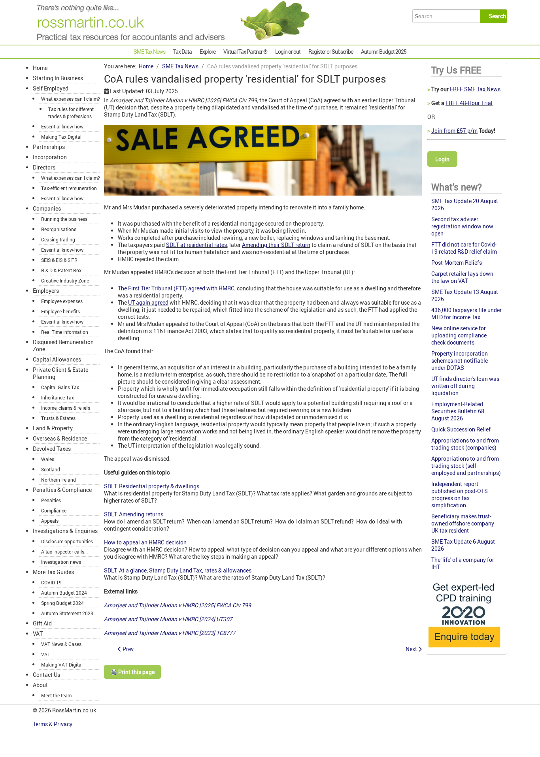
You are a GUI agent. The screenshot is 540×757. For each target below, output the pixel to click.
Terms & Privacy (53, 724)
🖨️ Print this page (132, 672)
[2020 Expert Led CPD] (463, 649)
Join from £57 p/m (454, 130)
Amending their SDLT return (276, 245)
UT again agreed (148, 302)
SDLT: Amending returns (133, 514)
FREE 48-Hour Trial (469, 103)
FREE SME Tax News (475, 89)
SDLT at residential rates (196, 245)
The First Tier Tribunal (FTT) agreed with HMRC (176, 288)
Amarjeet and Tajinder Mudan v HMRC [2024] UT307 (168, 619)
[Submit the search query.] (496, 16)
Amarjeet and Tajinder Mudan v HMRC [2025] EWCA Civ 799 (177, 605)
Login (442, 159)
